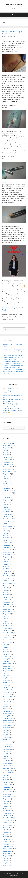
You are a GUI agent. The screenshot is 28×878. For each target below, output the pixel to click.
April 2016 (6, 509)
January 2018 (7, 486)
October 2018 (7, 469)
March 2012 (6, 626)
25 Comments (8, 319)
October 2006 (7, 744)
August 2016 (7, 500)
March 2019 (6, 457)
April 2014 (6, 566)
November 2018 (8, 467)
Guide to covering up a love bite (12, 32)
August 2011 (7, 642)
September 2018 (8, 471)
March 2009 (6, 711)
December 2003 (8, 818)
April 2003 (6, 837)
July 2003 (6, 830)
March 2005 (6, 782)
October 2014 (7, 552)
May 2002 (6, 863)
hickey (6, 317)
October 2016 (7, 495)
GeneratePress (14, 875)
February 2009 (7, 713)
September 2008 (8, 725)
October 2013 (7, 580)
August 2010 (7, 671)
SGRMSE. (6, 395)
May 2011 (6, 649)
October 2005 (7, 773)
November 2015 (8, 521)
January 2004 (7, 815)
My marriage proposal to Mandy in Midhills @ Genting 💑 (13, 410)
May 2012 (6, 621)
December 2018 (8, 464)
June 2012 (6, 618)
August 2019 (7, 448)
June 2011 (6, 647)
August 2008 (7, 728)
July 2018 (6, 476)
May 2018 (6, 481)
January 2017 (7, 488)
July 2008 (6, 730)
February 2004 (7, 813)
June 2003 (6, 832)
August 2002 (7, 856)
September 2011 (8, 640)
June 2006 (6, 754)
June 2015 (6, 533)
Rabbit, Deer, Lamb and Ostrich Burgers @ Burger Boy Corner (12, 391)
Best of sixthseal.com (10, 314)
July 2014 (6, 559)
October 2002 (7, 851)
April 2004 (6, 808)
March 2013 (6, 597)
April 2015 (6, 538)
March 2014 (6, 569)
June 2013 (6, 590)
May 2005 (6, 777)
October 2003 (7, 822)
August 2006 (7, 749)
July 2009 (6, 702)
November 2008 (8, 721)
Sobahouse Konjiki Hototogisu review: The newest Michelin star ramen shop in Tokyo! (13, 357)
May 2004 (6, 806)
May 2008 (6, 735)
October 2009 (7, 694)
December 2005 (8, 768)
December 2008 (8, 718)
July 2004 (6, 801)
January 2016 (7, 516)
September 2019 (8, 445)
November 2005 (8, 770)
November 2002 (8, 849)
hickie (10, 317)
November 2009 (8, 692)
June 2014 (6, 562)
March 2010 (6, 683)
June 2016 (6, 505)
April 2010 (6, 680)
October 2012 (7, 609)
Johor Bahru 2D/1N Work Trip (12, 374)
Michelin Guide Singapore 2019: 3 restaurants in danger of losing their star (13, 351)
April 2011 (6, 652)
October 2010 (7, 666)
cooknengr (6, 408)
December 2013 (8, 576)
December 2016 (8, 490)
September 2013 (8, 583)
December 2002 (8, 846)
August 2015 (7, 528)
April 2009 (6, 709)
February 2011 (7, 656)
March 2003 (6, 839)
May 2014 (6, 564)
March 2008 (6, 739)
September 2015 (8, 526)
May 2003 (6, 834)
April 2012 (6, 623)
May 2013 (6, 592)
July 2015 (6, 531)
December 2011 (8, 633)
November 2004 (8, 792)
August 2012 (7, 614)
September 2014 (8, 554)
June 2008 (6, 732)
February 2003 (7, 841)
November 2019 (8, 443)
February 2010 (7, 685)
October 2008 (7, 723)
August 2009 (7, 699)
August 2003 (7, 827)
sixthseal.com (14, 4)
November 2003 (8, 820)
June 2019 (6, 450)
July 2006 (6, 751)
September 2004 (8, 796)
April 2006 (6, 758)
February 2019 (7, 460)
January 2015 (7, 545)
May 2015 (6, 535)
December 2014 (8, 547)
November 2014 (8, 550)
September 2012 (8, 611)
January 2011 (7, 659)
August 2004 (7, 799)
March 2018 (6, 483)
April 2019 (6, 455)
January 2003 (7, 844)
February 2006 (7, 763)
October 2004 (7, 794)
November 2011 (8, 635)
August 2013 (7, 585)
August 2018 (7, 474)
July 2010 (6, 673)
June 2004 (6, 803)
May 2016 (6, 507)
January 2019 (7, 462)
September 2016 (8, 498)
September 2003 (8, 825)
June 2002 (6, 860)
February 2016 (7, 514)
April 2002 (6, 865)
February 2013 (7, 599)
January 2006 (7, 766)
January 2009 (7, 716)
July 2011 (6, 645)
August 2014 (7, 557)
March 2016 (6, 512)
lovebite (15, 317)
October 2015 (7, 524)
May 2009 (6, 706)
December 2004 (8, 789)
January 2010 (7, 687)
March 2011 (6, 654)
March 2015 (6, 540)
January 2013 (7, 602)
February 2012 (7, 628)
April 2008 (6, 737)
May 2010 (6, 678)
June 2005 (6, 775)
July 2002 (6, 858)
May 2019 (6, 452)
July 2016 (6, 502)
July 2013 (6, 588)
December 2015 (8, 519)
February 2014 (7, 571)
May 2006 (6, 756)
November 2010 (8, 664)
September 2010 (8, 668)
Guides (20, 314)
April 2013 (6, 595)
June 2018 (6, 479)
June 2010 (6, 675)
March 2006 (6, 761)
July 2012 (6, 616)
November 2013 (8, 578)
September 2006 (8, 747)
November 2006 (8, 742)
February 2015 (7, 543)
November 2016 (8, 493)
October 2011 (7, 637)
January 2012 (7, 630)
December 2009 (8, 690)
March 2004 (6, 811)
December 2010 (8, 661)
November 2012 (8, 607)
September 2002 (8, 853)
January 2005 (7, 787)
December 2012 (8, 604)
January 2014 (7, 573)
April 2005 (6, 780)
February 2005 (7, 785)
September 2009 (8, 697)
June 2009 (6, 704)
